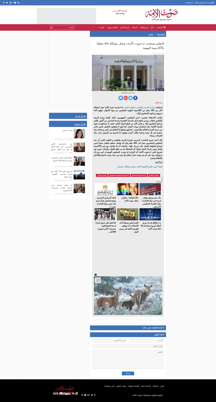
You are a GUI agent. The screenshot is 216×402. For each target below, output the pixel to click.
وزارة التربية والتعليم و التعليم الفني (139, 107)
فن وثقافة (144, 27)
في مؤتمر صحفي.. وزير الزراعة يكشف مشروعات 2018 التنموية (61, 187)
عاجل (152, 27)
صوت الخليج (121, 386)
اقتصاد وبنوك (112, 27)
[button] (95, 275)
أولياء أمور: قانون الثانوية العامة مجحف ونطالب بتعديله (140, 167)
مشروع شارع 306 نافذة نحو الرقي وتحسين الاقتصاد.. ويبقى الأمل (61, 174)
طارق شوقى (101, 175)
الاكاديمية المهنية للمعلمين (119, 175)
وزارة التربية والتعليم (139, 175)
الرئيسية (160, 27)
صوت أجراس (67, 130)
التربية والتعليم (154, 175)
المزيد (101, 27)
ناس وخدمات (109, 386)
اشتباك (135, 27)
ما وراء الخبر (125, 27)
